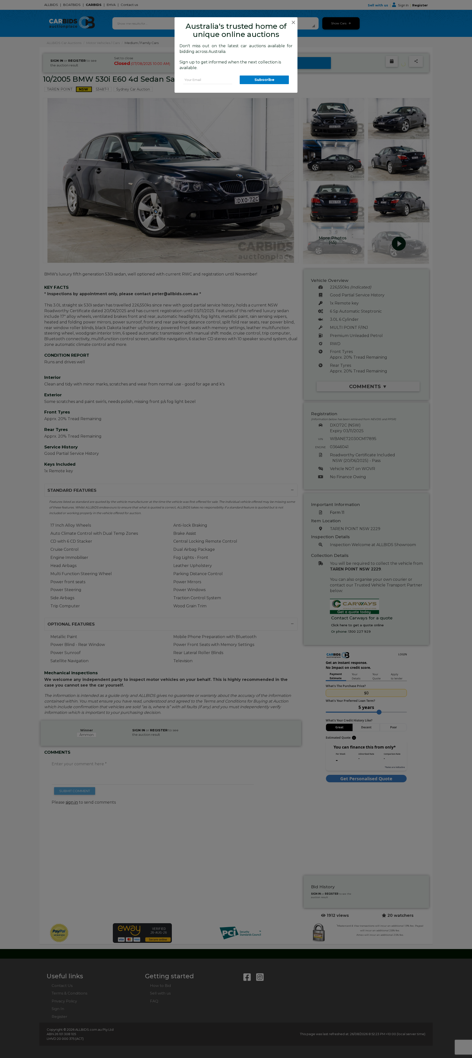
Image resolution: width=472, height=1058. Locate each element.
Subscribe (264, 79)
